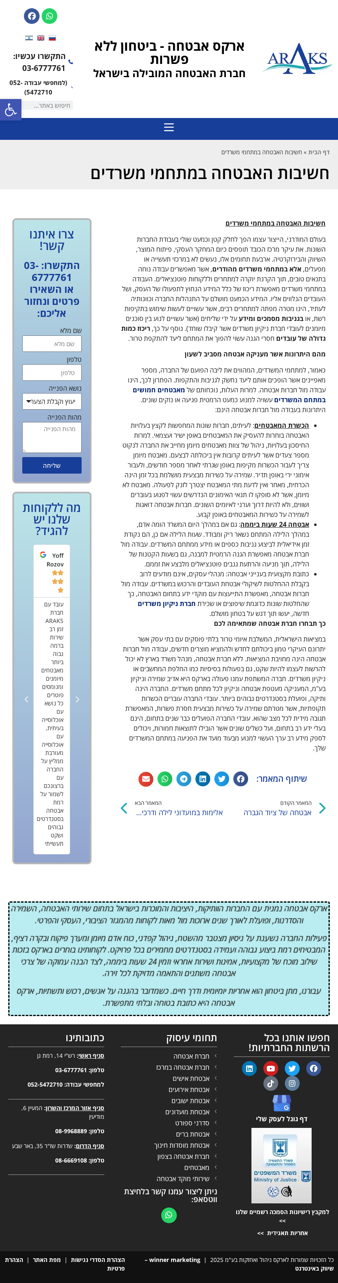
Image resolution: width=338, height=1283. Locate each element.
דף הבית (319, 152)
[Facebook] (32, 16)
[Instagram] (292, 1083)
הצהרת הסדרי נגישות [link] (98, 1260)
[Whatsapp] (49, 16)
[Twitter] (292, 1068)
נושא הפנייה (65, 389)
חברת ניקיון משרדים (167, 603)
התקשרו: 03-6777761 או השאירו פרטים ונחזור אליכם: (52, 288)
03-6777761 (71, 1070)
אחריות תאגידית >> (282, 1233)
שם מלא (71, 331)
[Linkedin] (249, 1068)
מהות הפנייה (64, 418)
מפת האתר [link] (47, 1260)
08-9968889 (71, 1131)
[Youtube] (270, 1068)
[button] (240, 778)
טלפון (74, 360)
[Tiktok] (270, 1083)
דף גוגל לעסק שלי (281, 1118)
